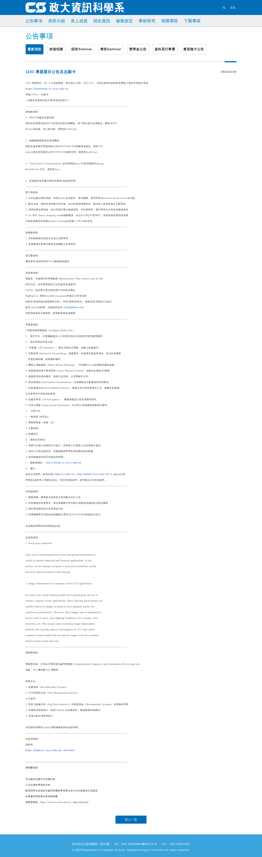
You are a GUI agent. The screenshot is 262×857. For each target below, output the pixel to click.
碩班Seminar (81, 49)
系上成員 (79, 21)
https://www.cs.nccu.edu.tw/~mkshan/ (50, 750)
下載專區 (192, 21)
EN (233, 7)
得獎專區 (169, 21)
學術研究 (147, 21)
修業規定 (124, 21)
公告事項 (34, 21)
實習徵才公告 (193, 49)
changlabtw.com (73, 307)
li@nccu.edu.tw (64, 474)
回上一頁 (131, 819)
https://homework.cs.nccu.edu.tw (47, 88)
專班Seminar (110, 49)
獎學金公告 (138, 49)
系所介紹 (56, 21)
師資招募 (56, 49)
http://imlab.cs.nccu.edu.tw (63, 462)
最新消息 (34, 49)
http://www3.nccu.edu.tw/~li (95, 474)
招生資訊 (101, 21)
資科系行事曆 (165, 49)
